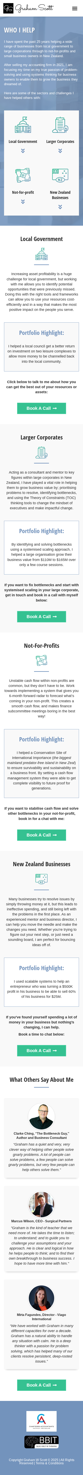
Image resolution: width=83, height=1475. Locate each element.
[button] (75, 8)
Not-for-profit (23, 192)
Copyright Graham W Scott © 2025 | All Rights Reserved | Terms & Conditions (41, 1461)
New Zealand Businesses (60, 195)
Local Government (23, 141)
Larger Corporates (60, 141)
